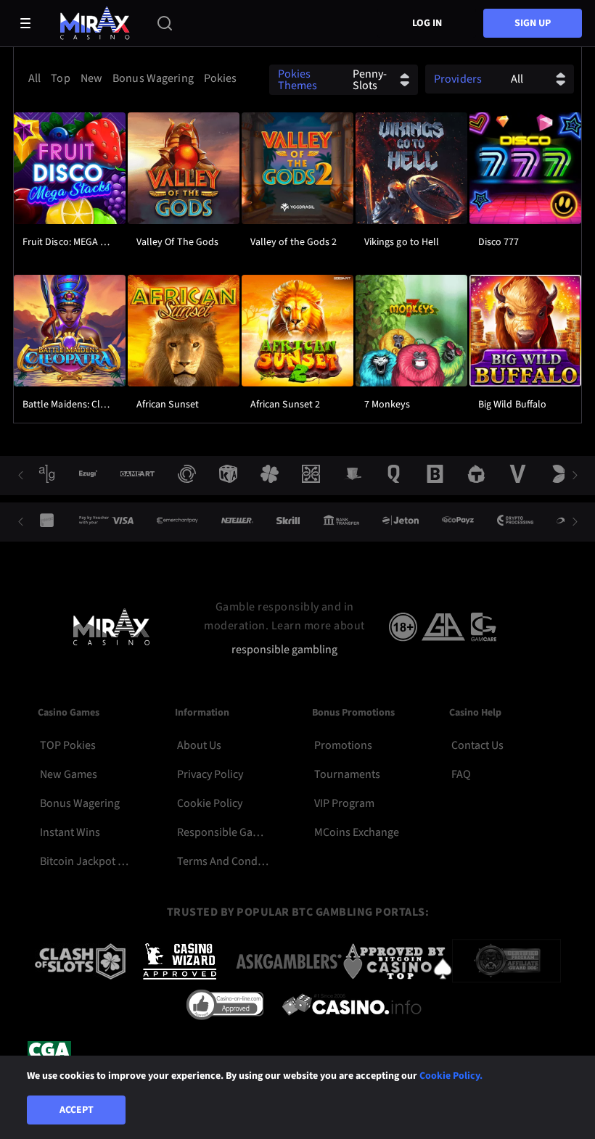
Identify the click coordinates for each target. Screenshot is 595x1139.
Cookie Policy (209, 803)
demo (70, 204)
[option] (34, 78)
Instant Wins (70, 832)
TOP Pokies (68, 745)
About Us (199, 745)
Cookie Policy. (451, 1076)
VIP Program (344, 803)
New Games (68, 774)
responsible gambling (284, 650)
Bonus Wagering (80, 803)
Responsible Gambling (224, 832)
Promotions (343, 745)
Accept (77, 1110)
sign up (532, 23)
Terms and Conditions (224, 861)
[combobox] (130, 78)
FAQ (461, 774)
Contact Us (477, 745)
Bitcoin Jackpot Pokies (87, 861)
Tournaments (347, 774)
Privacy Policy (210, 774)
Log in (427, 23)
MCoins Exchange (356, 832)
